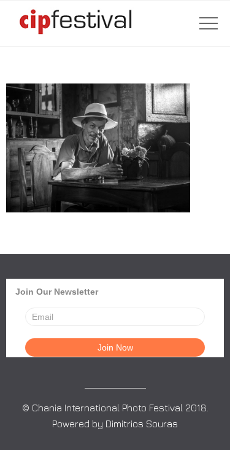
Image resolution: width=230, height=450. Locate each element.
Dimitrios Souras (141, 423)
